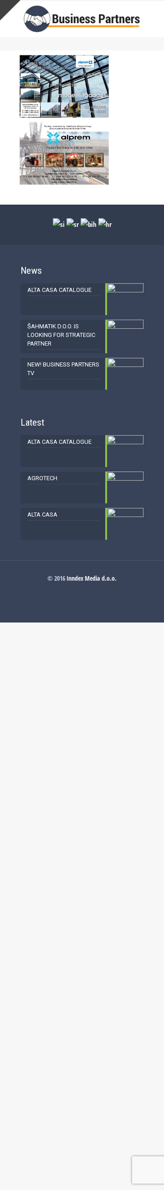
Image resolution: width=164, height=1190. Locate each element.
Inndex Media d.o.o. (92, 578)
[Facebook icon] (82, 590)
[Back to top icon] (145, 1171)
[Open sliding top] (10, 10)
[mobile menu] (151, 18)
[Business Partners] (82, 18)
